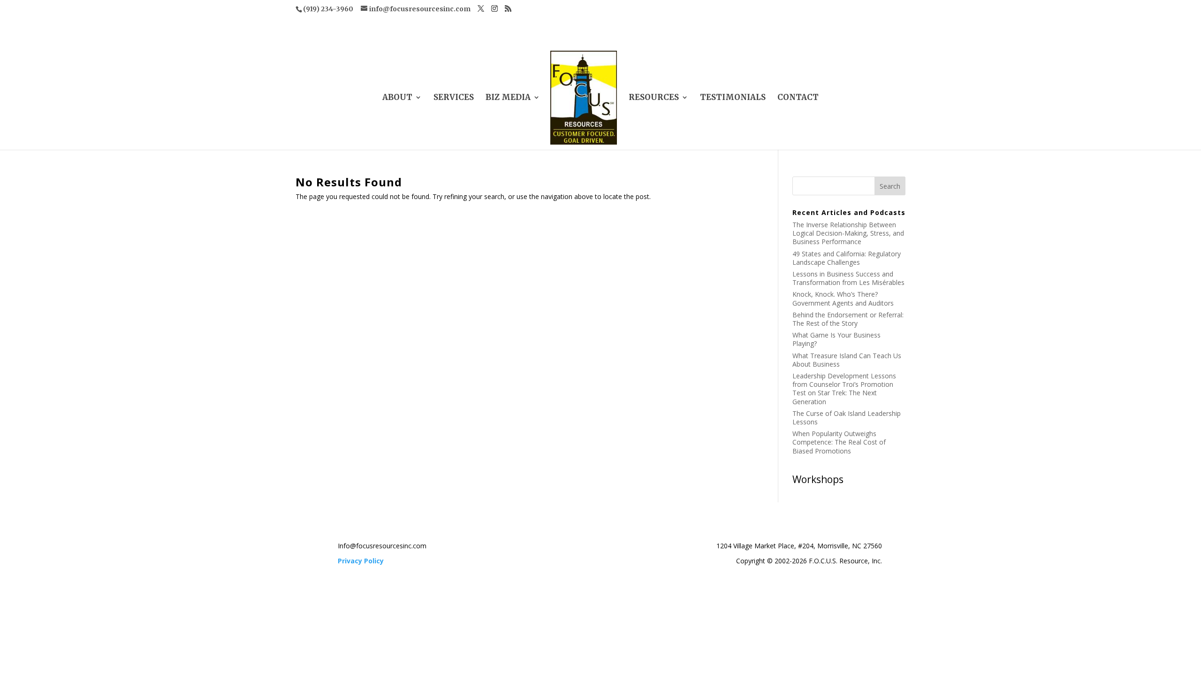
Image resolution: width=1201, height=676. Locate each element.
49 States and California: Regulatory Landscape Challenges (846, 258)
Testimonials (733, 98)
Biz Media (508, 98)
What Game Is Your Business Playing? (836, 339)
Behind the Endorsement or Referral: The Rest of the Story (848, 319)
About (397, 98)
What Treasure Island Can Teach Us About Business (846, 360)
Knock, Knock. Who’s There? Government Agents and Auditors (843, 298)
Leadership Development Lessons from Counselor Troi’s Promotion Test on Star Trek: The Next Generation (844, 388)
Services (453, 98)
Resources (654, 98)
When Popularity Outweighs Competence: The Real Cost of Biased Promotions (839, 442)
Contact (798, 98)
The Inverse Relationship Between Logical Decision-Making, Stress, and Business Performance (848, 233)
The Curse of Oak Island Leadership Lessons (846, 417)
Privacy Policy (361, 560)
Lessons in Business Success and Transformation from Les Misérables (848, 278)
